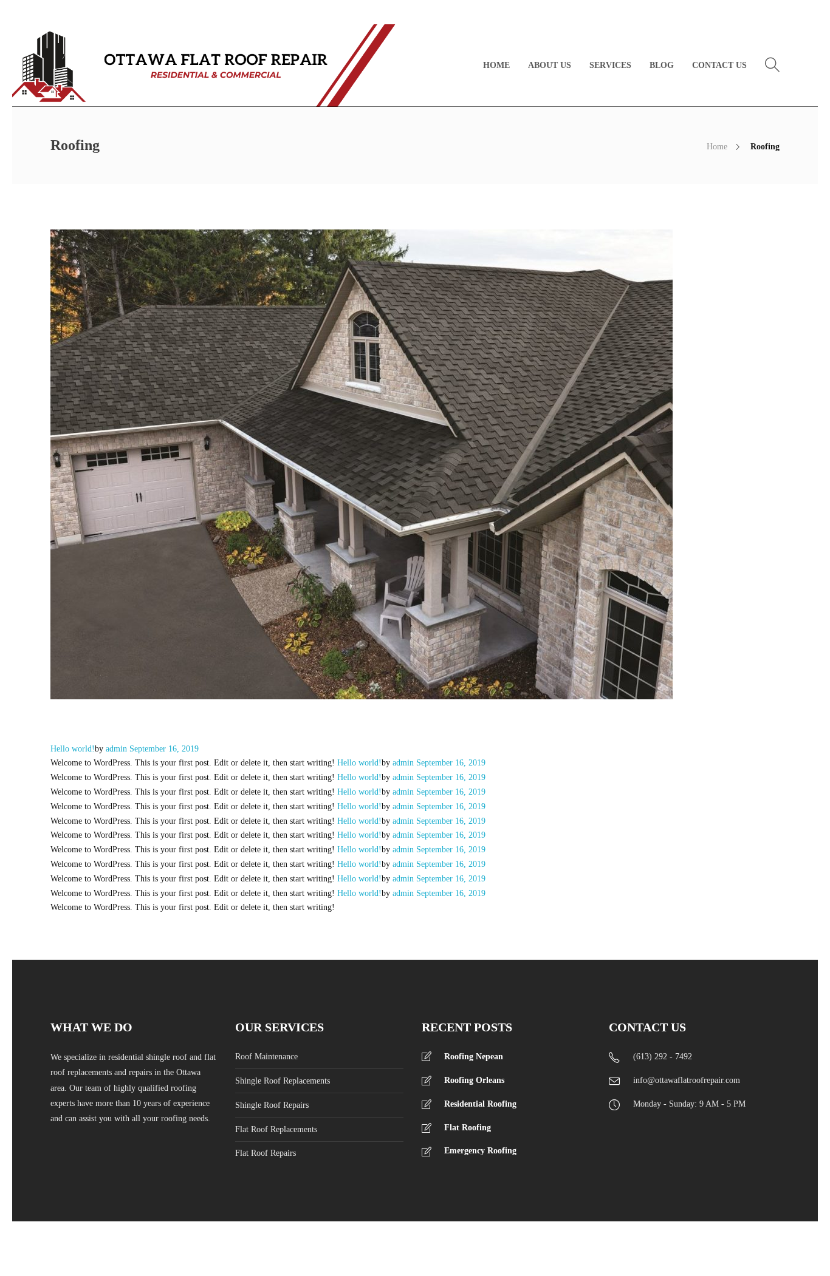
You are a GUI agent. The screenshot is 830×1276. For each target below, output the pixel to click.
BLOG (662, 65)
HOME (496, 65)
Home (717, 146)
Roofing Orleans (474, 1080)
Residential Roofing (480, 1103)
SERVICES (610, 65)
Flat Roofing (467, 1127)
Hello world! (72, 748)
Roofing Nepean (473, 1056)
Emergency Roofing (480, 1150)
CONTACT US (719, 65)
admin (117, 748)
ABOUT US (549, 65)
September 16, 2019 (164, 748)
